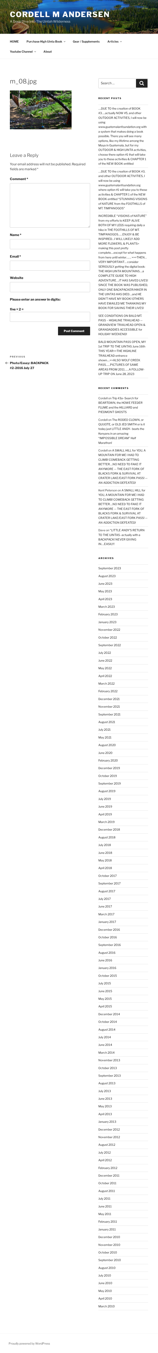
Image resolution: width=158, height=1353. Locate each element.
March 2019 (106, 822)
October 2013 (107, 1068)
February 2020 (108, 760)
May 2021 (105, 737)
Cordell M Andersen (60, 14)
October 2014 (107, 1021)
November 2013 (109, 1060)
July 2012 (104, 1152)
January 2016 (107, 968)
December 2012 (109, 1129)
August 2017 (106, 891)
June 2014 (105, 1044)
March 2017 (106, 914)
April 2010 (105, 1298)
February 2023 (108, 614)
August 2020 (107, 745)
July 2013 (104, 1091)
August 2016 (106, 952)
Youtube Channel (21, 51)
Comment (19, 179)
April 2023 (105, 599)
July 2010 (104, 1275)
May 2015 (105, 998)
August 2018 (106, 837)
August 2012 (106, 1144)
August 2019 (106, 791)
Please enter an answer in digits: (35, 299)
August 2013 (106, 1083)
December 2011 (109, 1175)
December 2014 (109, 1014)
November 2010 (109, 1245)
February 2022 (107, 691)
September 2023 (109, 568)
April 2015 (105, 1006)
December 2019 (109, 768)
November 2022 (109, 629)
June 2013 (105, 1098)
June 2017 (105, 906)
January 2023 (107, 622)
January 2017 (107, 922)
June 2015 (105, 991)
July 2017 (104, 898)
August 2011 (106, 1191)
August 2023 (107, 576)
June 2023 (105, 583)
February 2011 (107, 1221)
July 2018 (104, 845)
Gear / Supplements (86, 41)
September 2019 (109, 783)
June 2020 (105, 753)
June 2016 (105, 960)
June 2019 (105, 806)
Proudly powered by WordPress (29, 1343)
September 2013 (109, 1075)
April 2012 (105, 1160)
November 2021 (109, 706)
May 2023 (105, 591)
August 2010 (107, 1268)
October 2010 (107, 1252)
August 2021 (106, 722)
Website (16, 278)
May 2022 (105, 668)
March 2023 (106, 606)
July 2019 (104, 799)
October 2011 (107, 1183)
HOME (14, 41)
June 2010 (105, 1283)
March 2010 (106, 1306)
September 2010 (109, 1260)
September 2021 (109, 714)
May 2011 (104, 1214)
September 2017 (109, 883)
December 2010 (109, 1237)
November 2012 (109, 1137)
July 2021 (104, 729)
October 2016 (107, 937)
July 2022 (104, 652)
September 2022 (109, 645)
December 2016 (109, 929)
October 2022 (107, 637)
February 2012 (107, 1168)
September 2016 (109, 945)
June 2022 (105, 660)
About (47, 51)
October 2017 (107, 875)
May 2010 (105, 1291)
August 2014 (106, 1029)
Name (15, 235)
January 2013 (107, 1121)
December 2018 (109, 829)
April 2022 (105, 676)
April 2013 (105, 1114)
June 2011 (105, 1206)
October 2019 (107, 776)
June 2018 (105, 852)
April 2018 (105, 868)
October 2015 (107, 975)
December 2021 (109, 699)
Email (15, 256)
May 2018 (105, 860)
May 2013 (105, 1106)
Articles (112, 41)
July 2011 (104, 1198)
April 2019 (105, 814)
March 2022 (106, 683)
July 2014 (104, 1037)
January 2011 (107, 1229)
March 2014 (106, 1052)
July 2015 (104, 983)
